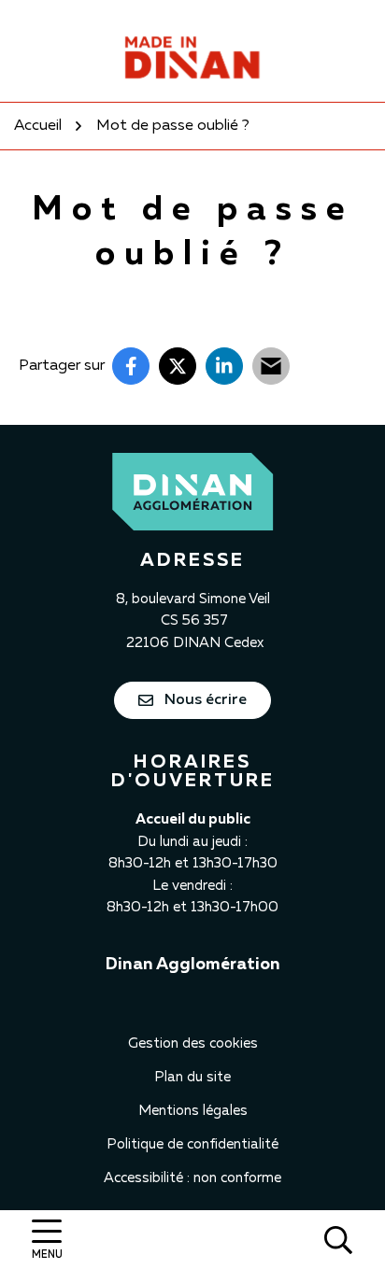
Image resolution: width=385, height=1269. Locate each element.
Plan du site (192, 1077)
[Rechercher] (338, 1239)
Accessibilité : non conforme (192, 1178)
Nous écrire (204, 700)
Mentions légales (193, 1111)
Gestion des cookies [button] (193, 1043)
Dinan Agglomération (193, 964)
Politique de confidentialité (192, 1144)
